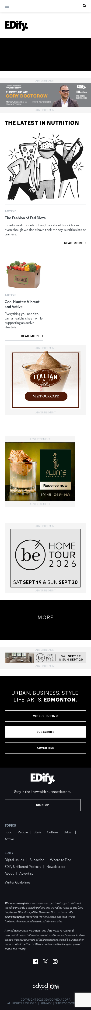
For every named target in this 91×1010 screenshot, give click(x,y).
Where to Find (45, 716)
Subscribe (45, 732)
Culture (52, 832)
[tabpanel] (45, 722)
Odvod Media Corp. (57, 1000)
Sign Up (42, 805)
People (23, 832)
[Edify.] (16, 26)
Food (8, 832)
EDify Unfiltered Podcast (23, 866)
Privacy (46, 1003)
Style (37, 832)
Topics (10, 825)
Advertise (45, 748)
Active (9, 839)
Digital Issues (14, 860)
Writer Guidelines (18, 882)
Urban (68, 832)
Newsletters (55, 866)
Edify (9, 853)
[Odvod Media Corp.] (46, 986)
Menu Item (13, 875)
